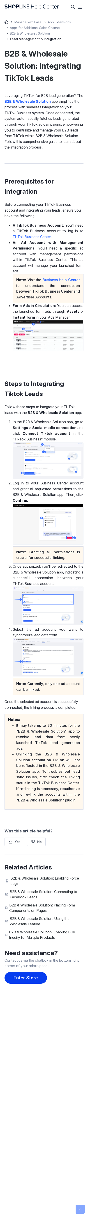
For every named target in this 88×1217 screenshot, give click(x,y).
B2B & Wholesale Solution (28, 101)
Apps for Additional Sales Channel (35, 28)
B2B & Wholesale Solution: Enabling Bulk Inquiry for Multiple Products (42, 935)
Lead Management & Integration (35, 39)
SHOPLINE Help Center (6, 22)
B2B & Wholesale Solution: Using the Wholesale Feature (39, 921)
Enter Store (26, 978)
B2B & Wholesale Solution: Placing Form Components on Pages (42, 908)
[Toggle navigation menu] (79, 7)
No (39, 842)
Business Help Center (61, 280)
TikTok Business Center (32, 236)
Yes (18, 842)
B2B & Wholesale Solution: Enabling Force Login (44, 881)
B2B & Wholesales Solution (30, 33)
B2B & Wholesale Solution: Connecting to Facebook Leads (43, 894)
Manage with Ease (28, 22)
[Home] (32, 7)
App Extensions (59, 22)
